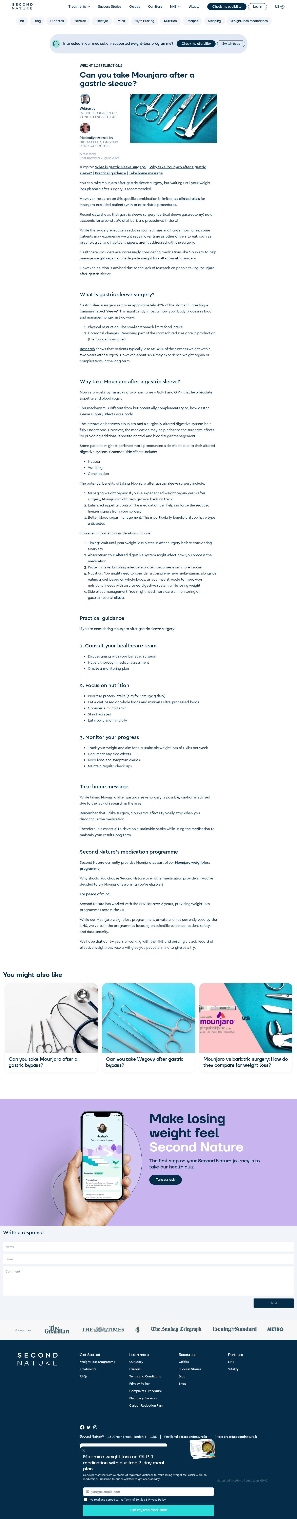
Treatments (77, 7)
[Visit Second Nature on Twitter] (88, 1427)
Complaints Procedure (145, 1391)
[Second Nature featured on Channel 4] (138, 1330)
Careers (134, 1369)
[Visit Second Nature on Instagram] (95, 1427)
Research (87, 348)
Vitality (194, 7)
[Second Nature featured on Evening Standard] (234, 1330)
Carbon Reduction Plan (146, 1405)
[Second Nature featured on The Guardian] (57, 1330)
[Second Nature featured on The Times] (103, 1330)
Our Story (155, 7)
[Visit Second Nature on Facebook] (82, 1427)
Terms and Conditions (145, 1376)
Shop (182, 1383)
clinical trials (189, 198)
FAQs (83, 1376)
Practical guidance (110, 173)
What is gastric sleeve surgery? (120, 167)
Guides (134, 7)
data (96, 214)
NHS (173, 7)
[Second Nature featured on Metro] (275, 1330)
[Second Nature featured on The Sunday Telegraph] (176, 1330)
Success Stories (109, 7)
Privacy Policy (139, 1383)
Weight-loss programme (97, 1361)
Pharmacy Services (143, 1398)
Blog (182, 1376)
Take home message (145, 173)
